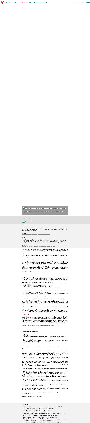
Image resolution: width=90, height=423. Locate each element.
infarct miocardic (45, 246)
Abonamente (30, 2)
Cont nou (87, 2)
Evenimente (37, 2)
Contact (46, 2)
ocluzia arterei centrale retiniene (26, 246)
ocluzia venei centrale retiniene (34, 246)
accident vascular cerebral (52, 246)
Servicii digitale (42, 2)
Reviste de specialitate (25, 2)
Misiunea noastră (16, 2)
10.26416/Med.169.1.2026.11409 (26, 221)
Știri (20, 2)
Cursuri (34, 2)
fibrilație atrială (40, 246)
